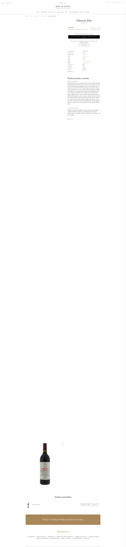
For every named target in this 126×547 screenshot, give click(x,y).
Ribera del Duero (87, 61)
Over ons (86, 12)
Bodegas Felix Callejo (81, 536)
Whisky (50, 12)
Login (108, 2)
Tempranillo (86, 63)
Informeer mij (84, 44)
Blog (81, 12)
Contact (2, 3)
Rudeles (68, 538)
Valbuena (85, 56)
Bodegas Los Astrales (42, 538)
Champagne (44, 12)
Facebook (7, 3)
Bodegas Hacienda (94, 536)
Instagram (10, 3)
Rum (54, 12)
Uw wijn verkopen (74, 12)
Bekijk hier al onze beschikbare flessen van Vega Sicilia (84, 37)
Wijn (38, 12)
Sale (66, 12)
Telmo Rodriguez (77, 538)
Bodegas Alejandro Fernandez (65, 536)
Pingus (63, 538)
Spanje (84, 59)
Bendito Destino (41, 536)
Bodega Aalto (51, 536)
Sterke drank (60, 12)
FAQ (5, 3)
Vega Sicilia (84, 22)
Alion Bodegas (31, 536)
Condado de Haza (54, 538)
